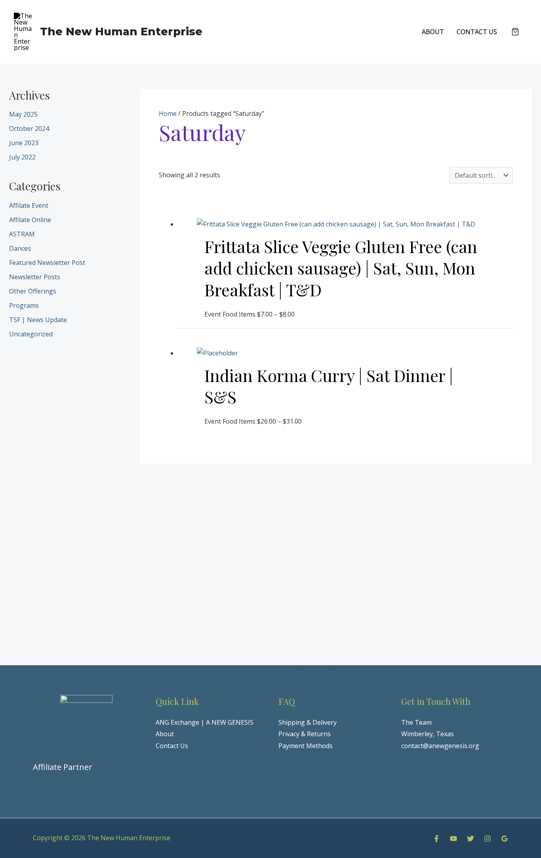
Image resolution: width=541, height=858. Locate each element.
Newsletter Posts (34, 277)
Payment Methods (305, 745)
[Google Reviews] (504, 838)
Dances (20, 248)
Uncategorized (31, 334)
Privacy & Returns (304, 733)
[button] (515, 32)
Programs (24, 305)
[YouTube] (453, 838)
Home (168, 113)
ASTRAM (22, 234)
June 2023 (23, 142)
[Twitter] (470, 838)
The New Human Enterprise (121, 31)
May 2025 (23, 114)
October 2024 (29, 128)
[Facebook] (436, 838)
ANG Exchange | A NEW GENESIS (204, 722)
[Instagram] (487, 838)
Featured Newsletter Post (47, 262)
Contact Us (172, 745)
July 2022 (22, 157)
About (165, 733)
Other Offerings (32, 291)
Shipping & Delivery (307, 722)
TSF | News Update (38, 319)
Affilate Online (30, 219)
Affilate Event (28, 205)
